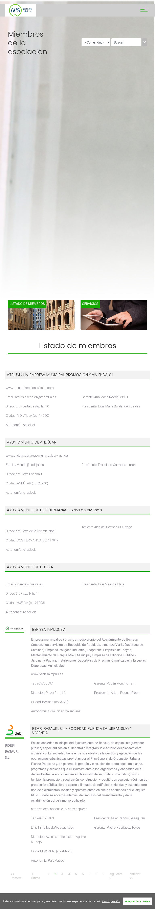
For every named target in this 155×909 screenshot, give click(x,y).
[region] (77, 901)
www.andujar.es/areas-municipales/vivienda (37, 455)
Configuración (111, 901)
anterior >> (135, 876)
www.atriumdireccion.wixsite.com (30, 388)
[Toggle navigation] (144, 10)
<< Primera (16, 876)
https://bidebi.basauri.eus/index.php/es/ (59, 809)
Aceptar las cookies (137, 901)
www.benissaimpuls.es (47, 674)
